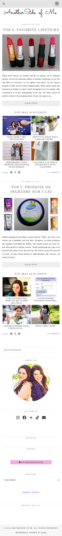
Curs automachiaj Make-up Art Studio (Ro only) (16, 300)
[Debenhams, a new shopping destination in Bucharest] (17, 150)
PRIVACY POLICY (31, 492)
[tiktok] (37, 417)
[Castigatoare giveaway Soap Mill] (45, 286)
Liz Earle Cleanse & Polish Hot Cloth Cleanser (45, 164)
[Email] (44, 417)
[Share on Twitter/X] (15, 172)
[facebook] (24, 417)
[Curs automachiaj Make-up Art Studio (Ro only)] (17, 286)
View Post (31, 103)
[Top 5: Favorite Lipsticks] (31, 70)
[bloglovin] (31, 417)
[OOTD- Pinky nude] (45, 314)
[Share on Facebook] (11, 172)
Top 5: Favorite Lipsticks (31, 30)
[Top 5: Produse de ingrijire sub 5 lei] (31, 231)
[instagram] (18, 417)
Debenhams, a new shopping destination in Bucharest (16, 164)
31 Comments (53, 172)
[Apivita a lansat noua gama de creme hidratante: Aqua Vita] (45, 125)
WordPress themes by (31, 532)
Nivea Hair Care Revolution (16, 138)
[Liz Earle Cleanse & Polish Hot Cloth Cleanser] (45, 150)
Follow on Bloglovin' (32, 462)
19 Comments (53, 334)
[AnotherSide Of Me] (31, 11)
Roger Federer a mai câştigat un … (17, 327)
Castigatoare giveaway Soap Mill (45, 299)
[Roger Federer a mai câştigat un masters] (17, 314)
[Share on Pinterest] (19, 172)
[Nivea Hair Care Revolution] (17, 125)
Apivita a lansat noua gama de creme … (45, 138)
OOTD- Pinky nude (45, 326)
